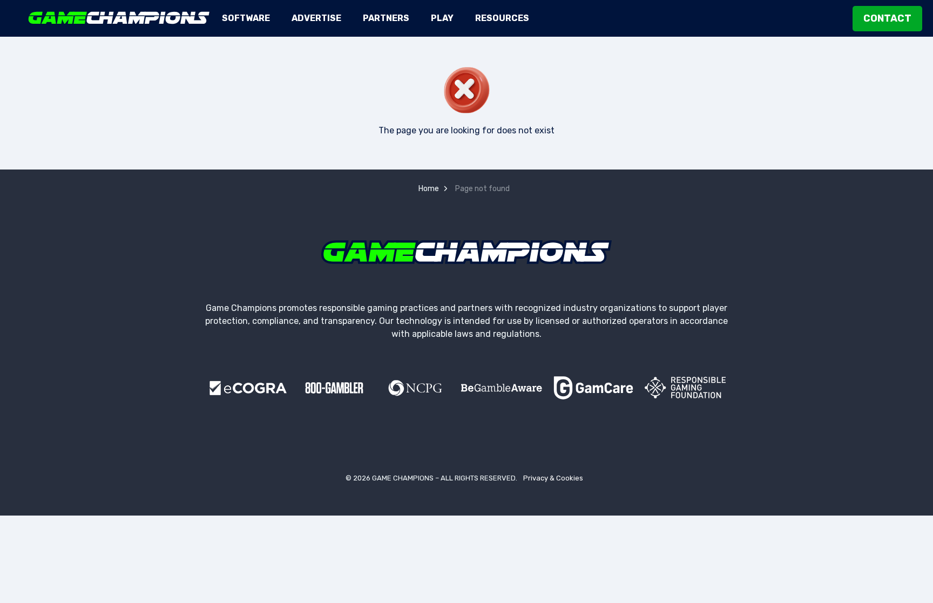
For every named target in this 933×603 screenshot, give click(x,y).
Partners (386, 18)
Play (442, 18)
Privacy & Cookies (553, 478)
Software (246, 18)
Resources (502, 18)
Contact (887, 18)
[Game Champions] (119, 17)
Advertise (316, 18)
